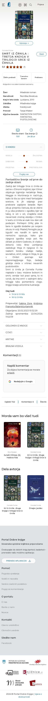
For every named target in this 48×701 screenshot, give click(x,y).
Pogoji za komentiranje (13, 589)
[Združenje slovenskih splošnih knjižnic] (33, 672)
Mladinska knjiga (28, 103)
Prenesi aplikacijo (16, 561)
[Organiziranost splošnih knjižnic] (37, 662)
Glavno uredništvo (10, 625)
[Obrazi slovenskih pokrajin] (15, 683)
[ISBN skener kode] (25, 4)
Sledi (41, 54)
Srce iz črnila (18, 294)
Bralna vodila (14, 346)
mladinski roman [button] (28, 92)
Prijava (41, 4)
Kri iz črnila (17, 297)
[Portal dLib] (12, 672)
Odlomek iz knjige (17, 325)
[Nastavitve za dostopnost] (20, 5)
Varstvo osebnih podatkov (14, 584)
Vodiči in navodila (10, 579)
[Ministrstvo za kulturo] (15, 662)
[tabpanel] (24, 233)
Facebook (7, 643)
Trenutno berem (24, 77)
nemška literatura (28, 96)
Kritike (10, 339)
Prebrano (39, 77)
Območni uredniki (10, 630)
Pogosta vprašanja (10, 573)
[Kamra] (35, 683)
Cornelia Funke (7, 50)
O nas (4, 602)
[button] (3, 5)
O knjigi (10, 147)
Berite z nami (8, 607)
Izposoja (23, 43)
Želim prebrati (9, 77)
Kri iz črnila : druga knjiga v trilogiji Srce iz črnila (35, 457)
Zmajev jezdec (35, 508)
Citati (9, 332)
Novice (5, 612)
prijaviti (10, 373)
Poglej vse (24, 174)
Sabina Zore (25, 303)
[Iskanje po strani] (30, 4)
